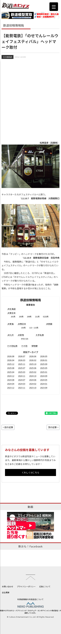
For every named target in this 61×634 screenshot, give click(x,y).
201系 (13, 316)
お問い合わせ (7, 586)
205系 (21, 316)
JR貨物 (21, 334)
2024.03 (21, 383)
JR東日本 (11, 312)
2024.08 (10, 379)
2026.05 (43, 356)
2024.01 (43, 383)
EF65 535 (24, 338)
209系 (29, 316)
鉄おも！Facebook (30, 546)
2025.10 (32, 364)
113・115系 (33, 327)
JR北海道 (11, 308)
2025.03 (21, 372)
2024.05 (43, 379)
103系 (23, 327)
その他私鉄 (7, 57)
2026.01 (43, 360)
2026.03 (21, 360)
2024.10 (32, 375)
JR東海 (10, 323)
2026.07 (21, 356)
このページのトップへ (30, 577)
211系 (37, 316)
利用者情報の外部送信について (30, 599)
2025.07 (21, 367)
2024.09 (43, 375)
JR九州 (10, 334)
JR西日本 (22, 323)
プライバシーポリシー (26, 586)
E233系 (45, 316)
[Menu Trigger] (53, 6)
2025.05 (43, 367)
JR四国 (49, 323)
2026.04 (10, 360)
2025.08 (10, 367)
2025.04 (10, 372)
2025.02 (32, 372)
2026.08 (10, 356)
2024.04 (10, 383)
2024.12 (10, 375)
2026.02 (32, 360)
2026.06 (32, 356)
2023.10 (32, 387)
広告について (45, 586)
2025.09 (43, 364)
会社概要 (5, 592)
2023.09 (43, 387)
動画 (30, 507)
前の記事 (8, 427)
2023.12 (10, 387)
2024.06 (32, 379)
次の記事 (52, 427)
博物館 (34, 345)
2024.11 (21, 375)
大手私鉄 (40, 334)
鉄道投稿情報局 (30, 300)
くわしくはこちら (30, 472)
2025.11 (21, 364)
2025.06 (32, 367)
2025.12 (10, 364)
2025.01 (43, 372)
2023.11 (21, 387)
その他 (24, 345)
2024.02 (32, 383)
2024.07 (21, 379)
